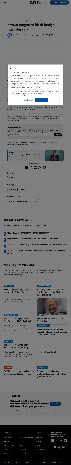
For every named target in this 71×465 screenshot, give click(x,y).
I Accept (41, 100)
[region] (35, 84)
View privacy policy (19, 84)
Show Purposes (28, 100)
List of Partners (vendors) (18, 95)
